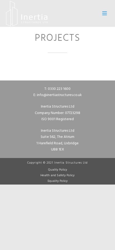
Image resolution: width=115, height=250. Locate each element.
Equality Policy (58, 181)
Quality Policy (57, 170)
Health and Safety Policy (57, 175)
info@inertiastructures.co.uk (59, 95)
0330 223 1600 (59, 89)
